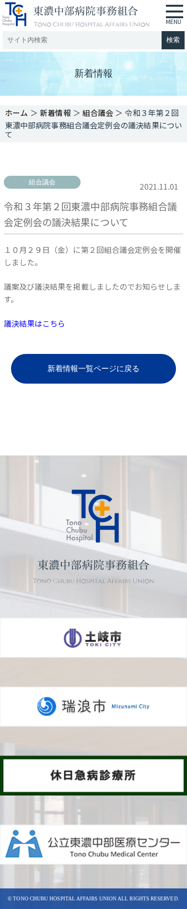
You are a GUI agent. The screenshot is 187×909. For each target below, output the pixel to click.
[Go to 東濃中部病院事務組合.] (16, 112)
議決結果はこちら (35, 323)
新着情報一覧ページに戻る (93, 368)
